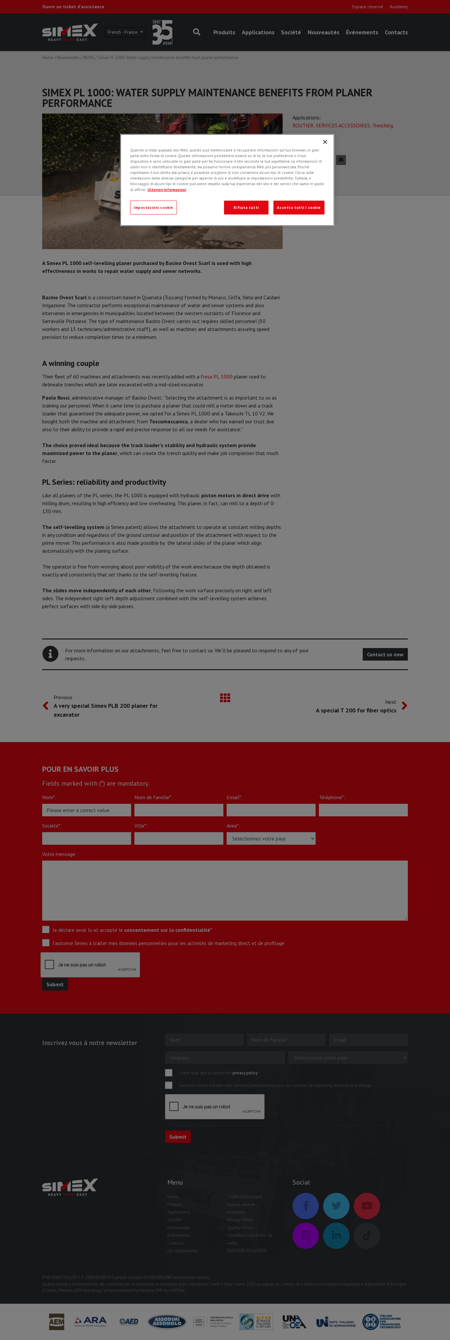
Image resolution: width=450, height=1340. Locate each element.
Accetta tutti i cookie (299, 207)
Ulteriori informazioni (167, 189)
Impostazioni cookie (153, 207)
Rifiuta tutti (246, 207)
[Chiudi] (325, 142)
